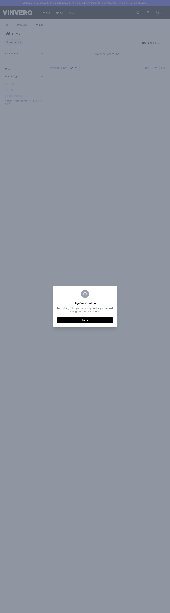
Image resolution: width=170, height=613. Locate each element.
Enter (85, 320)
